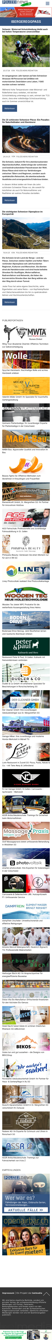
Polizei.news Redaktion (27, 71)
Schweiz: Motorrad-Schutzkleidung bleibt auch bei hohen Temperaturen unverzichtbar (25, 30)
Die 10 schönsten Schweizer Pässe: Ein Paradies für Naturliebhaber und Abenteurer (25, 121)
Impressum (8, 1293)
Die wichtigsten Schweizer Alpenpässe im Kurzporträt (22, 212)
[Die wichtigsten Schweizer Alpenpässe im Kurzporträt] (26, 233)
